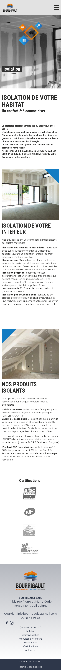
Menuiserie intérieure (30, 638)
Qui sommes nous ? (30, 627)
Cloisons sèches (30, 635)
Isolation (30, 631)
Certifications (30, 646)
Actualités (30, 650)
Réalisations (30, 642)
